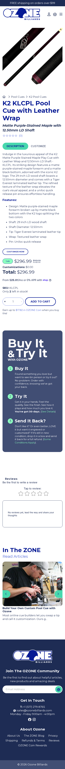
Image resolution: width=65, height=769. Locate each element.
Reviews (54, 740)
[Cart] (55, 14)
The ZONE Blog (34, 735)
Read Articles (15, 556)
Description (15, 146)
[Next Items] (58, 594)
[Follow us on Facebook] (29, 719)
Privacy (53, 735)
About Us (13, 735)
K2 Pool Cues (37, 96)
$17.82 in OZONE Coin (28, 310)
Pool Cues (18, 96)
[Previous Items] (6, 594)
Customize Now (15, 252)
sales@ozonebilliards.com (34, 710)
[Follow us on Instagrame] (34, 719)
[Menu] (60, 14)
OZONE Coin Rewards (32, 745)
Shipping (12, 740)
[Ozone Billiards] (22, 15)
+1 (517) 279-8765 (34, 706)
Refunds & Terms (33, 740)
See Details (48, 411)
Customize (38, 146)
